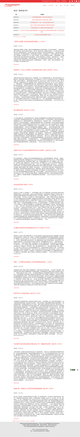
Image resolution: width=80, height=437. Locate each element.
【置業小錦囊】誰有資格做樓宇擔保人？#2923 (29, 41)
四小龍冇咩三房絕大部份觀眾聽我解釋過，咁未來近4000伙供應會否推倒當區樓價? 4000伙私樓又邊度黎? (42, 31)
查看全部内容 (16, 64)
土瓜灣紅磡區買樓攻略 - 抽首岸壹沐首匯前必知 (42, 17)
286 (31, 421)
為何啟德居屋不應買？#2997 (23, 184)
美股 (56, 5)
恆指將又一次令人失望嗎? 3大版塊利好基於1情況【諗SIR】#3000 (36, 70)
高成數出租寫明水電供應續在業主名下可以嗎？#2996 (32, 228)
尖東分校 (50, 1)
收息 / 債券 (51, 5)
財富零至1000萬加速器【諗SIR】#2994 (27, 293)
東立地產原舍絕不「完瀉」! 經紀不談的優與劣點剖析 (42, 22)
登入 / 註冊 (66, 5)
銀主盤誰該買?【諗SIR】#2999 (24, 110)
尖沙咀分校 (56, 1)
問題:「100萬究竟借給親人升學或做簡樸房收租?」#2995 (33, 262)
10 (20, 36)
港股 (61, 5)
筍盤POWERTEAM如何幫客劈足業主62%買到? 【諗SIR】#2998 (35, 150)
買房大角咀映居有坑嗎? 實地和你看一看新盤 (42, 19)
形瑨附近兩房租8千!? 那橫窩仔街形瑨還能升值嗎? (42, 27)
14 (27, 421)
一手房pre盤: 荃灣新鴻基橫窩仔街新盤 (42, 34)
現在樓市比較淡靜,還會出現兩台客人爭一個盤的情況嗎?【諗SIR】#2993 (38, 344)
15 (29, 421)
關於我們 (72, 5)
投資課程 (44, 5)
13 (26, 421)
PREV (14, 421)
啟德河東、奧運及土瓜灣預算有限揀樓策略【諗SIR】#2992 (33, 388)
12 (25, 421)
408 (22, 36)
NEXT (25, 36)
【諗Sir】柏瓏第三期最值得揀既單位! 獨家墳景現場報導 (42, 25)
